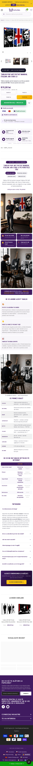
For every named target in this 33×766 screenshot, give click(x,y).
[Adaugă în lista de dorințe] (29, 103)
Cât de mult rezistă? (8, 539)
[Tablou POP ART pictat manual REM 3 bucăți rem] (8, 609)
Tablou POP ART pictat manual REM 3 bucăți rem (8, 621)
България (24, 757)
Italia (20, 760)
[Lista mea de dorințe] (31, 10)
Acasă (2, 20)
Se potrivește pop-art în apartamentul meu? (14, 557)
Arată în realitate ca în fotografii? (13, 564)
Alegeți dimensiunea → (16, 582)
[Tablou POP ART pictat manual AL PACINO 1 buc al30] (24, 609)
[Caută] (3, 14)
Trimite (26, 693)
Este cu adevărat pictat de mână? (13, 534)
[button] (27, 52)
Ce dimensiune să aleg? (9, 509)
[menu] (2, 10)
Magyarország (8, 755)
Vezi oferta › (20, 5)
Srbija (18, 755)
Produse (7, 20)
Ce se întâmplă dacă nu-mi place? (13, 551)
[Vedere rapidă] (14, 612)
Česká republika (21, 752)
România (26, 755)
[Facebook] (3, 706)
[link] (8, 665)
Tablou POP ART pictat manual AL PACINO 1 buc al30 (24, 621)
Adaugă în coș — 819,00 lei (13, 103)
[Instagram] (7, 706)
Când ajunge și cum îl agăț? (11, 545)
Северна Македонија (12, 757)
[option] (16, 38)
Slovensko (10, 752)
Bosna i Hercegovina (9, 760)
